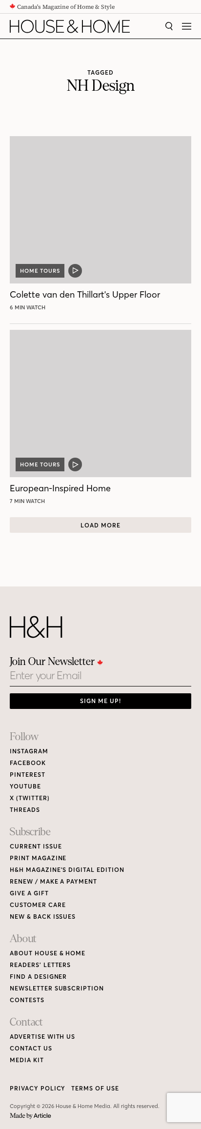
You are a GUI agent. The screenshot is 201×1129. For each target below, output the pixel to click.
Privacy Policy (37, 1088)
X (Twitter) (30, 798)
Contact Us (31, 1048)
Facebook (28, 762)
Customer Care (37, 904)
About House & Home (47, 953)
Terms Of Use (95, 1088)
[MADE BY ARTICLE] (30, 1116)
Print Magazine (38, 858)
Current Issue (35, 846)
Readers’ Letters (40, 964)
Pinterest (27, 774)
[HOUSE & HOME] (70, 26)
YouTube (25, 786)
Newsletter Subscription (57, 988)
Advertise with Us (42, 1036)
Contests (27, 1000)
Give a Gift (29, 893)
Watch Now (29, 307)
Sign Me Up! (100, 701)
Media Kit (27, 1060)
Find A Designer (38, 976)
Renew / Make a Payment (53, 881)
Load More (100, 525)
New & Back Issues (43, 916)
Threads (25, 809)
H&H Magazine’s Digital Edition (67, 869)
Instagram (29, 751)
